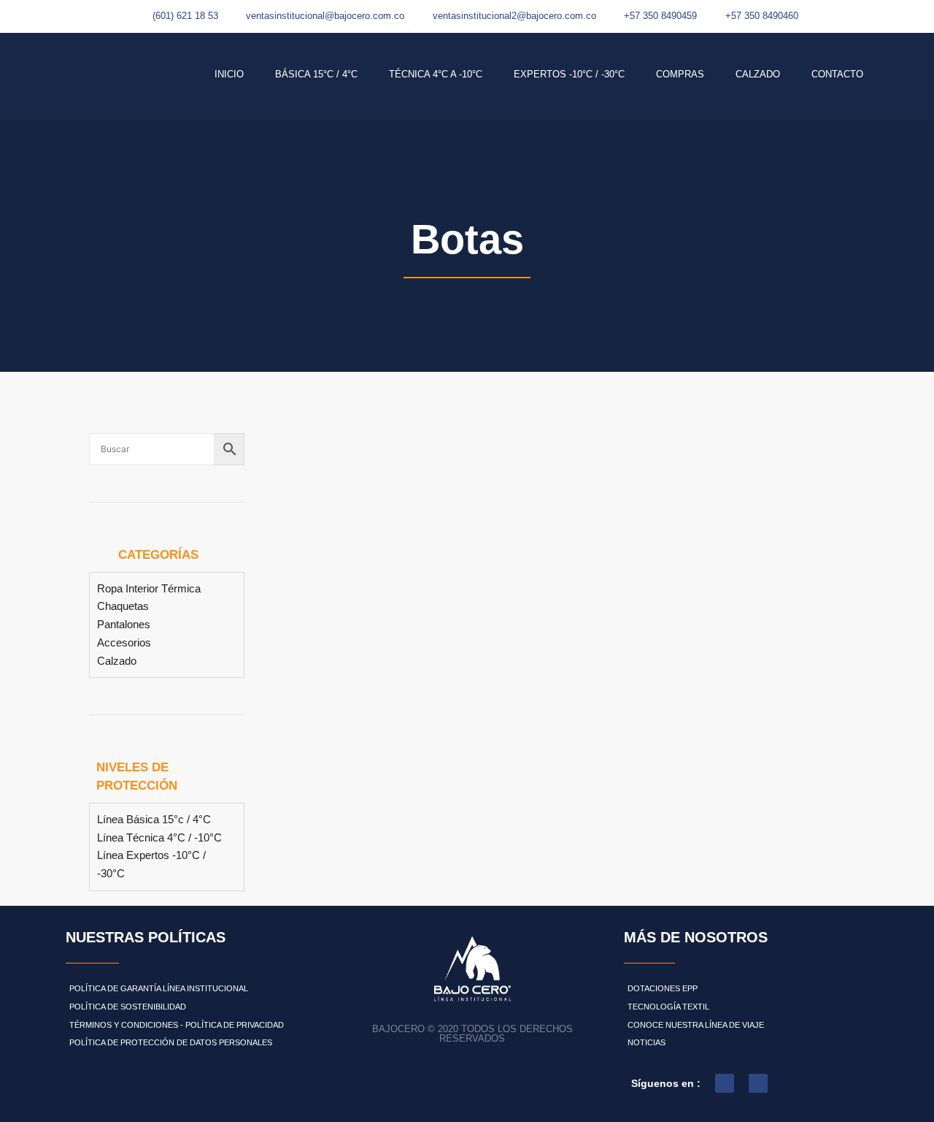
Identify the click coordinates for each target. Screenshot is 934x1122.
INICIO (229, 74)
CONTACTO (837, 74)
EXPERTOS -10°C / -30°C (569, 74)
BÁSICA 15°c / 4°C (316, 74)
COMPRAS (680, 74)
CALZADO (758, 74)
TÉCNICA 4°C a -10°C (435, 74)
